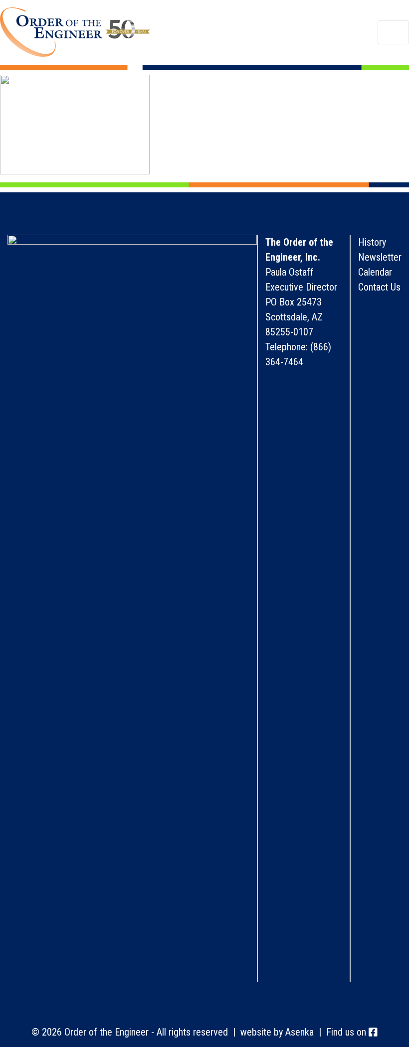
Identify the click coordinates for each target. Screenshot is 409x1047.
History (372, 242)
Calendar (375, 272)
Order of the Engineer (75, 32)
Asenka (299, 1032)
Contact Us (379, 287)
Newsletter (380, 257)
